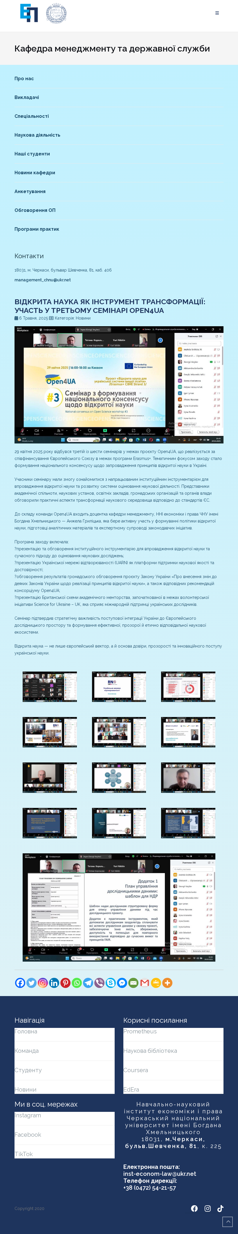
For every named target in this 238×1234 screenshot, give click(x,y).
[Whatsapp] (77, 983)
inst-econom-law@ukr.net (159, 1173)
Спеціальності (32, 116)
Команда (27, 1050)
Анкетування (30, 191)
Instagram (28, 1115)
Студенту (28, 1070)
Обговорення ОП (35, 210)
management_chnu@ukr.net (43, 280)
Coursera (135, 1070)
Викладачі (27, 97)
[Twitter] (31, 983)
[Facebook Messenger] (122, 983)
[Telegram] (88, 983)
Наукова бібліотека (150, 1050)
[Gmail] (145, 983)
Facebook (28, 1134)
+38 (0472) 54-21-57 (149, 1187)
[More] (167, 983)
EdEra (131, 1089)
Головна (26, 1031)
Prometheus (140, 1031)
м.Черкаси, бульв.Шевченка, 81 (165, 1142)
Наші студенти (32, 154)
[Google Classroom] (156, 983)
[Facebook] (20, 983)
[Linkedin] (54, 983)
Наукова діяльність (37, 135)
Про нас (24, 78)
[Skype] (111, 983)
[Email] (133, 983)
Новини (26, 1089)
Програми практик (37, 229)
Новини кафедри (35, 172)
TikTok (24, 1154)
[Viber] (99, 983)
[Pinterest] (65, 983)
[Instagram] (43, 983)
